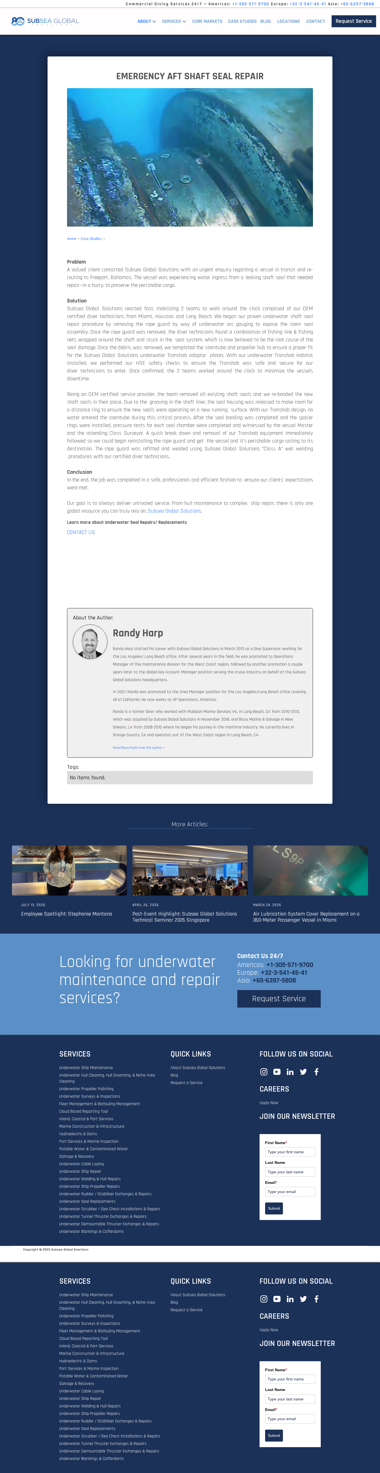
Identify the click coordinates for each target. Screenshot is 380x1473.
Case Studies (91, 238)
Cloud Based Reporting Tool (83, 1111)
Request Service (354, 21)
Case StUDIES (242, 21)
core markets (207, 21)
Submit (274, 1208)
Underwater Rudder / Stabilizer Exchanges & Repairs (105, 1194)
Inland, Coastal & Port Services (86, 1119)
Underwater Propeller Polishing (86, 1089)
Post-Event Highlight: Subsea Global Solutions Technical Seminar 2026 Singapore (184, 917)
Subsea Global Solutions (174, 511)
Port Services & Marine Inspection (89, 1141)
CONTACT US (81, 532)
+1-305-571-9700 (250, 4)
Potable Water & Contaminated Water (93, 1149)
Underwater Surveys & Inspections (89, 1096)
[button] (148, 21)
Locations (288, 21)
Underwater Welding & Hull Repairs (90, 1179)
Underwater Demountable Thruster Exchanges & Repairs (109, 1224)
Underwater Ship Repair (80, 1171)
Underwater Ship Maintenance (86, 1068)
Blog (265, 21)
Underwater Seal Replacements (87, 1201)
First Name (276, 1142)
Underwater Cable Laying (81, 1164)
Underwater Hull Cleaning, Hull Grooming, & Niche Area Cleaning (107, 1078)
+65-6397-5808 (357, 4)
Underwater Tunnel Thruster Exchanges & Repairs (103, 1216)
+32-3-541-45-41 (308, 4)
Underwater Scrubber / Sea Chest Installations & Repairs (109, 1209)
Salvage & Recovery (76, 1156)
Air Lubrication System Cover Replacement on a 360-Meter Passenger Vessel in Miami (306, 917)
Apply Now (269, 1103)
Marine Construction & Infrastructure (91, 1126)
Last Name (275, 1162)
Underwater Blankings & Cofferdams (91, 1231)
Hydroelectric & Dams (78, 1134)
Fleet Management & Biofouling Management (99, 1104)
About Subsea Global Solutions (198, 1068)
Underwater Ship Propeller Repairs (89, 1186)
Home (71, 238)
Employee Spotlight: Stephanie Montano (66, 914)
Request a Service (187, 1083)
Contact (315, 21)
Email (271, 1182)
